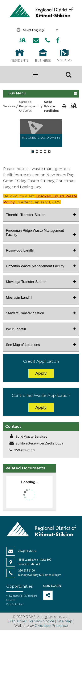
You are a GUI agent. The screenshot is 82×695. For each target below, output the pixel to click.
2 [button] (37, 152)
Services (9, 106)
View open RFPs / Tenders (21, 595)
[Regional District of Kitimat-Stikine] (41, 11)
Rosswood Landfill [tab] (20, 250)
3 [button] (41, 152)
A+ (18, 40)
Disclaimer (18, 621)
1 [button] (32, 152)
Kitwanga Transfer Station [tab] (26, 282)
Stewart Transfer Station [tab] (25, 313)
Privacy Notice (41, 621)
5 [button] (49, 152)
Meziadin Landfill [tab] (19, 297)
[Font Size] (22, 40)
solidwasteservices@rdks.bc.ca (39, 443)
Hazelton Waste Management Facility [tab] (35, 266)
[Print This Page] (64, 106)
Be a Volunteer (15, 604)
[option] (41, 133)
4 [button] (45, 152)
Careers (10, 599)
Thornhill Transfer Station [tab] (25, 215)
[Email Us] (36, 40)
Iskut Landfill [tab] (16, 329)
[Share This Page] (48, 595)
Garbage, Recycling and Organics (28, 106)
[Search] (68, 74)
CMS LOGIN (52, 586)
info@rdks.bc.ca (27, 551)
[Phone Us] (47, 40)
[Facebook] (58, 40)
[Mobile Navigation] (36, 74)
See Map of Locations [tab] (23, 345)
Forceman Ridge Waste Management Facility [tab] (35, 233)
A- (27, 40)
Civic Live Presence (51, 626)
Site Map (65, 621)
